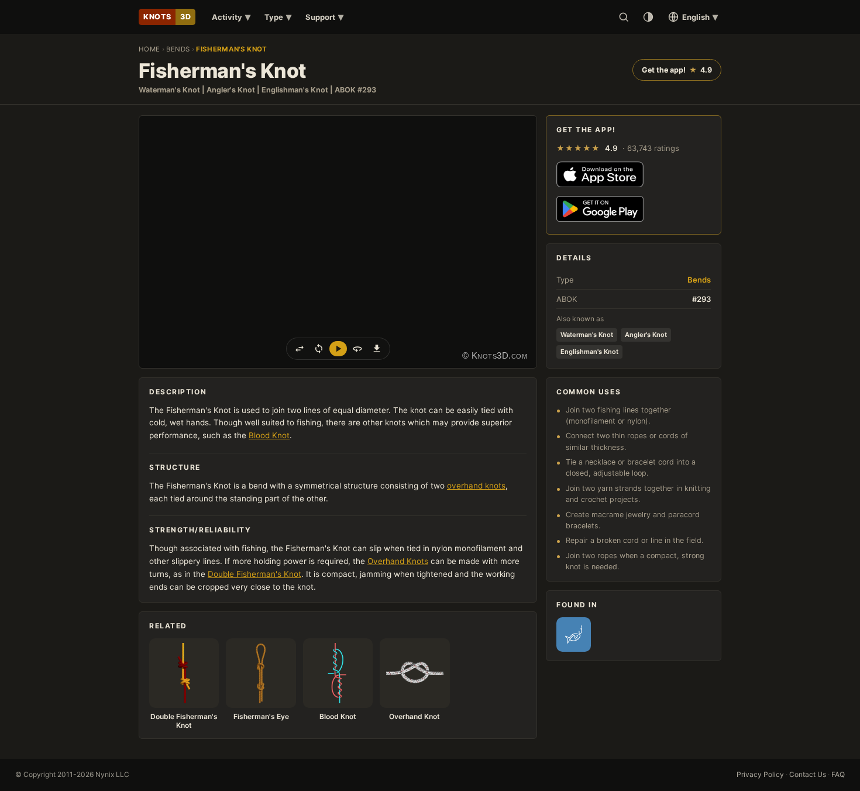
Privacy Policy (760, 774)
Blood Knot (269, 435)
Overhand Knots (397, 561)
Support (324, 17)
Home (149, 49)
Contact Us (807, 774)
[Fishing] (573, 634)
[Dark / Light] (648, 17)
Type (277, 17)
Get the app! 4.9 (677, 70)
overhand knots (476, 485)
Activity (231, 17)
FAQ (838, 774)
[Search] (623, 17)
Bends (178, 49)
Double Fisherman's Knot (254, 574)
